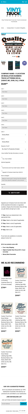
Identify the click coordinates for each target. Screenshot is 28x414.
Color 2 (3, 138)
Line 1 (2, 88)
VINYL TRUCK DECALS (14, 411)
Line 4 (2, 110)
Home (2, 28)
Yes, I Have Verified (7, 158)
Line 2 (2, 96)
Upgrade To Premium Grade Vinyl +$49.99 (12, 172)
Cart (25, 2)
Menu (4, 2)
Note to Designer (5, 175)
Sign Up (23, 403)
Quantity (3, 184)
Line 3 (2, 103)
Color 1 (3, 131)
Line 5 (2, 117)
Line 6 (2, 124)
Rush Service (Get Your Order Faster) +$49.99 (13, 167)
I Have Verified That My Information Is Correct (12, 153)
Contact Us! (8, 238)
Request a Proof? (5, 146)
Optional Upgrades (5, 162)
